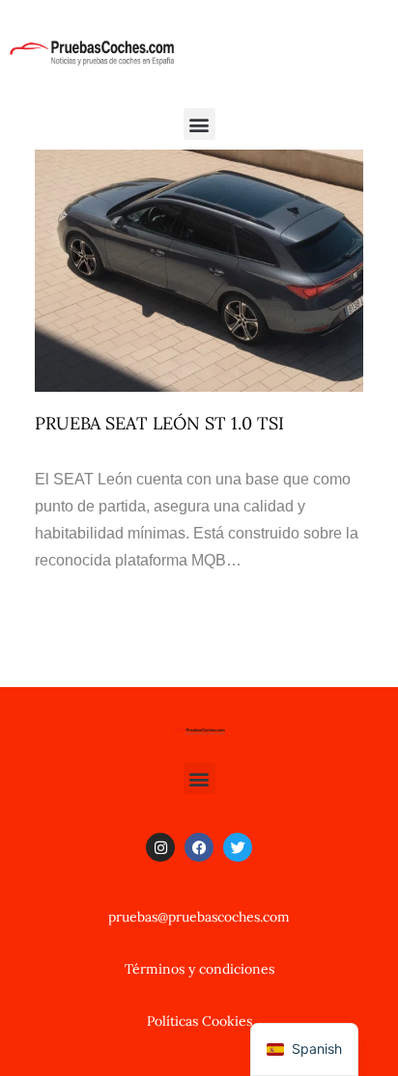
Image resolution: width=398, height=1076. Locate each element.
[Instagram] (160, 847)
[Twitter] (237, 847)
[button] (199, 124)
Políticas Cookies (199, 1021)
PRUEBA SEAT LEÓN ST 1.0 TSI (159, 423)
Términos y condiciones (199, 969)
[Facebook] (199, 847)
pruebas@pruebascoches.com (199, 916)
